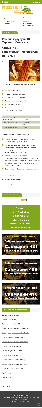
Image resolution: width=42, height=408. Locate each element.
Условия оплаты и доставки (12, 179)
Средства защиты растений (12, 368)
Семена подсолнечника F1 (11, 315)
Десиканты (6, 386)
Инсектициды (7, 382)
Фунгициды (6, 377)
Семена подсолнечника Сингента (14, 337)
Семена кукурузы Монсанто (12, 346)
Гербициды (6, 373)
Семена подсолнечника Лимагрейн (15, 342)
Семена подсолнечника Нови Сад (14, 364)
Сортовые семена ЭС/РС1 (11, 324)
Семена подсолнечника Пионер (13, 360)
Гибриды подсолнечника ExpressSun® (16, 328)
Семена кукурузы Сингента (12, 351)
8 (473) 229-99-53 (9, 21)
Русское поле (17, 10)
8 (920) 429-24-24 (9, 23)
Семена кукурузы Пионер (11, 355)
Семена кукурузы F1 (9, 319)
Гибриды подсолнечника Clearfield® (15, 333)
